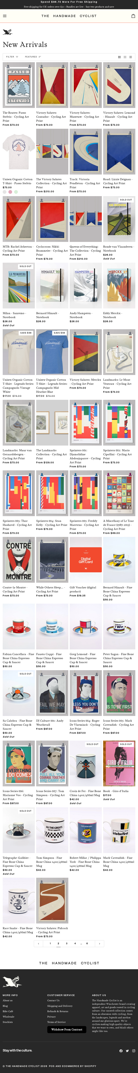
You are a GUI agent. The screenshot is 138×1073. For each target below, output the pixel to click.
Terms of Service (56, 1022)
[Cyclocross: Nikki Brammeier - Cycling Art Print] (52, 214)
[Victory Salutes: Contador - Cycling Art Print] (52, 80)
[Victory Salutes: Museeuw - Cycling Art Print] (86, 80)
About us (7, 1000)
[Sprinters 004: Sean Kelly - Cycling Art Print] (52, 488)
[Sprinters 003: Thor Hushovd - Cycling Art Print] (19, 488)
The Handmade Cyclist (23, 1066)
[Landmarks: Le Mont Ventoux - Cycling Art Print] (119, 347)
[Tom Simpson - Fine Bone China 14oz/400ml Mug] (52, 825)
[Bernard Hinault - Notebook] (52, 280)
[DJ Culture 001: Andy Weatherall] (52, 688)
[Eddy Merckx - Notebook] (119, 280)
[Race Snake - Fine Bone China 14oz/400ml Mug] (19, 895)
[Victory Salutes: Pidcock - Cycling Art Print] (52, 895)
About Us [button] (99, 995)
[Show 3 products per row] (125, 57)
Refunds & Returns (57, 1011)
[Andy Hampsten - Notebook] (86, 280)
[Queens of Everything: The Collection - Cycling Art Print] (86, 214)
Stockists (8, 1022)
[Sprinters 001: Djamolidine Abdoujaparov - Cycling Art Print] (86, 417)
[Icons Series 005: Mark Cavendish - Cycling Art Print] (119, 688)
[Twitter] (127, 1050)
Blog (5, 1006)
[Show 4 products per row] (131, 57)
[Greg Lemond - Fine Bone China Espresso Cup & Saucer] (86, 621)
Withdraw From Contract (66, 1029)
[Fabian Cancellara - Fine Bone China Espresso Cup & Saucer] (19, 621)
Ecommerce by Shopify (79, 1066)
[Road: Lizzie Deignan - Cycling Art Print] (119, 146)
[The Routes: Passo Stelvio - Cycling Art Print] (19, 80)
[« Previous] (38, 943)
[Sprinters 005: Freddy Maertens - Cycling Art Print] (86, 488)
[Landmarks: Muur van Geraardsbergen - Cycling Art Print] (19, 417)
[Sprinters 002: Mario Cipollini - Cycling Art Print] (119, 417)
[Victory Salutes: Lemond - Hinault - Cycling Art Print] (119, 80)
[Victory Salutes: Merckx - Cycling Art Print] (86, 347)
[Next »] (99, 943)
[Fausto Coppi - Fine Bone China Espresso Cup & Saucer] (52, 621)
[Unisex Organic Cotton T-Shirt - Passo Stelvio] (19, 146)
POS (52, 1066)
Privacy (51, 1016)
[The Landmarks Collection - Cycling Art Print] (52, 417)
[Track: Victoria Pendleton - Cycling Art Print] (86, 146)
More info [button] (10, 995)
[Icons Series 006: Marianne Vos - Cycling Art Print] (19, 758)
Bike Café (8, 1011)
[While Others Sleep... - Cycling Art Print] (52, 554)
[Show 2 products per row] (119, 57)
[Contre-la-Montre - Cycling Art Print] (19, 554)
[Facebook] (121, 1050)
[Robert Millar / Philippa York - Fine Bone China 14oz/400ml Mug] (86, 825)
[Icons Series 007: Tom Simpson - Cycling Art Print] (52, 758)
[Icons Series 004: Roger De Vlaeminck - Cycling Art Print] (86, 688)
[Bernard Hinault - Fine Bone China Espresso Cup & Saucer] (119, 554)
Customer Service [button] (61, 995)
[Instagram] (133, 1050)
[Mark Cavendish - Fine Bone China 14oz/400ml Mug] (119, 825)
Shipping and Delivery (60, 1006)
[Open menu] (8, 16)
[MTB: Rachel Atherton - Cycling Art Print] (19, 214)
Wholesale (8, 1016)
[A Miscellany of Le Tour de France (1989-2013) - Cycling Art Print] (119, 488)
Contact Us (53, 1000)
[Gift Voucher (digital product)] (86, 554)
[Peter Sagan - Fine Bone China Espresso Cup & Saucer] (119, 621)
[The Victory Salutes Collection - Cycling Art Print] (52, 146)
